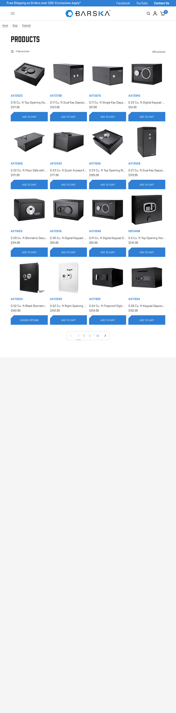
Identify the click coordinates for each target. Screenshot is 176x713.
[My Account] (155, 13)
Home (5, 25)
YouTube (142, 3)
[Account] (143, 13)
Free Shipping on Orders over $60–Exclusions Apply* (44, 2)
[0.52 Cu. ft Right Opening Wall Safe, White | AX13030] (68, 277)
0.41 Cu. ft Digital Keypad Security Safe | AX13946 (107, 238)
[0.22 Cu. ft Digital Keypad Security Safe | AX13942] (146, 74)
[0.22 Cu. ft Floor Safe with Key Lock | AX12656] (29, 142)
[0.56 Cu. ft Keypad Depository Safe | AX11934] (146, 277)
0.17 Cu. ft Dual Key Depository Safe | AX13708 (68, 102)
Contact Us (161, 3)
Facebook (123, 3)
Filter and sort (22, 51)
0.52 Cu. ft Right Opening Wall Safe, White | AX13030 (68, 305)
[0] (162, 13)
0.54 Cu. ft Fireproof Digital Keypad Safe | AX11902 (107, 305)
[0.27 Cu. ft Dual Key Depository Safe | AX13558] (146, 142)
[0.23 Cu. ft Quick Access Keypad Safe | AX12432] (68, 142)
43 (97, 335)
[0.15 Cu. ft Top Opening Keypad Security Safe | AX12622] (29, 74)
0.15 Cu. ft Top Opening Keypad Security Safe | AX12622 (29, 102)
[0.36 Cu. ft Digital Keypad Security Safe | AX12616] (68, 210)
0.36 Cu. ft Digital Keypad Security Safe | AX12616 (68, 238)
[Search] (148, 13)
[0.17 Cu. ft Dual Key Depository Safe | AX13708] (68, 74)
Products (26, 25)
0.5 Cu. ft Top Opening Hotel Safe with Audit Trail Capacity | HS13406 (146, 238)
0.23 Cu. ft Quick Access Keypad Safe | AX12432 (68, 170)
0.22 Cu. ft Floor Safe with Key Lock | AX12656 (29, 170)
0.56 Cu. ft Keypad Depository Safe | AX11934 (146, 305)
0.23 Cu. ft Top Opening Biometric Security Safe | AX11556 (107, 170)
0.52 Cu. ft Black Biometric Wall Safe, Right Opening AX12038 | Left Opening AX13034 (29, 305)
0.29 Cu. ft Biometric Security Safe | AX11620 (29, 238)
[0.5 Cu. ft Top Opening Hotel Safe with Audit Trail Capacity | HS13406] (146, 210)
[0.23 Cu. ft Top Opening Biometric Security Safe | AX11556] (107, 142)
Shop (15, 25)
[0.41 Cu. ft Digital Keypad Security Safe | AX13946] (107, 210)
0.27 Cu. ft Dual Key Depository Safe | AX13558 (146, 170)
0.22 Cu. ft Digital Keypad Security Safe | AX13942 (146, 102)
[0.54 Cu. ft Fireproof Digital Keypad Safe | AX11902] (107, 277)
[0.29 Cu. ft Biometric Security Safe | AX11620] (29, 210)
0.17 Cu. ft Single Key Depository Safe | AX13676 (107, 102)
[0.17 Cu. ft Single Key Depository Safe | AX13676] (107, 74)
